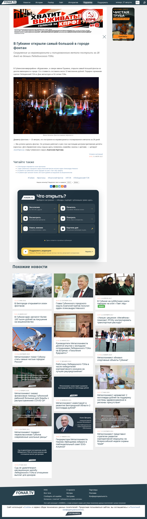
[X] (54, 186)
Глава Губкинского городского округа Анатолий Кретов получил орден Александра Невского (48, 169)
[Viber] (65, 186)
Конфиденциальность (98, 496)
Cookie (27, 507)
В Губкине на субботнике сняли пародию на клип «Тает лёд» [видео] (40, 171)
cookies (62, 503)
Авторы (69, 493)
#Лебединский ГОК (81, 178)
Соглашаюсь (74, 513)
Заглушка (70, 496)
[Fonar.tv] (9, 2)
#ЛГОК (68, 178)
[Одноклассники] (62, 186)
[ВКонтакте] (51, 186)
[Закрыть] (104, 36)
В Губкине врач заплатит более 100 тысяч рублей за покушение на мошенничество (45, 173)
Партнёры (93, 490)
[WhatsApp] (57, 186)
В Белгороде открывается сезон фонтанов (31, 167)
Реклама (92, 493)
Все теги (47, 493)
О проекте (70, 490)
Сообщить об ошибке (53, 496)
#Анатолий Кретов (55, 178)
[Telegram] (59, 186)
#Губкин (31, 178)
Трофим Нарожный (96, 154)
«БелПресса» (19, 150)
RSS (46, 490)
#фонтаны (41, 178)
